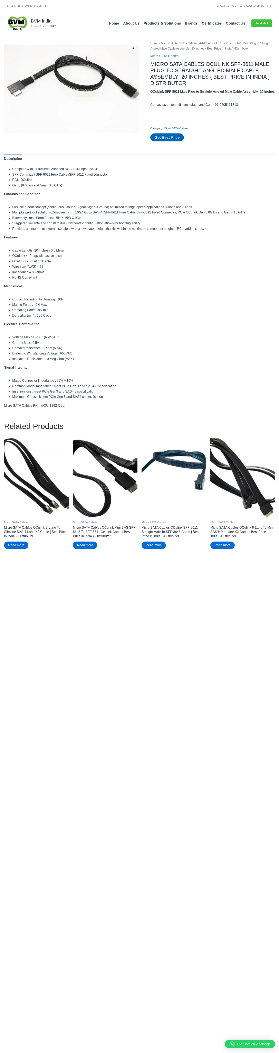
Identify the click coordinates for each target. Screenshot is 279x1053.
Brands (191, 23)
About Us (131, 23)
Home (114, 23)
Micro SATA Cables (174, 43)
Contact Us (235, 23)
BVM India (41, 21)
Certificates (212, 23)
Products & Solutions (162, 23)
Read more (16, 545)
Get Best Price (167, 137)
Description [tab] (13, 158)
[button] (261, 23)
